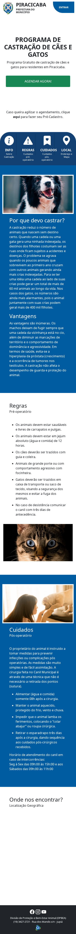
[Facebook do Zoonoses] (32, 912)
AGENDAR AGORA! (38, 81)
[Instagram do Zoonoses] (38, 912)
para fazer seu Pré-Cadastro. (38, 117)
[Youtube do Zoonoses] (44, 912)
